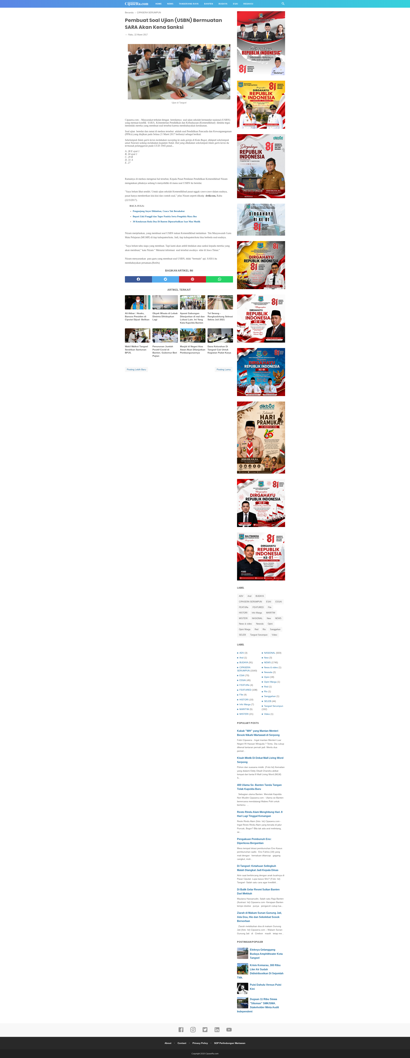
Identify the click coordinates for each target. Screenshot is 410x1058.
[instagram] (193, 1032)
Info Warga (257, 613)
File (269, 607)
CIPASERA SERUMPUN (250, 601)
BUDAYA (260, 596)
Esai (235, 4)
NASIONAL (257, 618)
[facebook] (138, 279)
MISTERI (243, 618)
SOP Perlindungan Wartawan (229, 1043)
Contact (182, 1043)
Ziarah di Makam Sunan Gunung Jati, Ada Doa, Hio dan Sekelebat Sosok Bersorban (259, 917)
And (249, 596)
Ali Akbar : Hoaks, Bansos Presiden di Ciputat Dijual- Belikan (137, 316)
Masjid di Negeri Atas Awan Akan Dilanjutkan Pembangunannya (192, 349)
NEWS (278, 618)
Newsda (259, 624)
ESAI (268, 601)
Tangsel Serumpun (258, 635)
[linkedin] (217, 1032)
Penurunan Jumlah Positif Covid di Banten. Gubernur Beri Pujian (164, 351)
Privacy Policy (200, 1043)
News (170, 4)
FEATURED (258, 607)
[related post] (137, 302)
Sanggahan (275, 629)
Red (256, 629)
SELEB (242, 635)
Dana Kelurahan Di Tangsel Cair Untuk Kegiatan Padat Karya (219, 349)
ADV (241, 596)
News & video (245, 624)
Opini (270, 624)
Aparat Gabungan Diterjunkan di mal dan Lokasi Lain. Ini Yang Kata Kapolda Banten (192, 318)
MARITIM (270, 613)
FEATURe (243, 607)
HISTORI (243, 613)
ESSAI (278, 601)
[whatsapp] (219, 279)
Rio (264, 629)
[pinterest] (192, 279)
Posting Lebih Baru (136, 369)
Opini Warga (244, 629)
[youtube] (229, 1032)
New (269, 618)
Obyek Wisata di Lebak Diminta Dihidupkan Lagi (165, 316)
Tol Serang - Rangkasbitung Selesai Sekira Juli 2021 (220, 316)
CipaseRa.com (211, 1054)
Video (274, 635)
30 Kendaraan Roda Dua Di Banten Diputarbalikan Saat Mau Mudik (166, 221)
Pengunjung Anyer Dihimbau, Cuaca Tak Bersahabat (159, 211)
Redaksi (248, 4)
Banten (208, 4)
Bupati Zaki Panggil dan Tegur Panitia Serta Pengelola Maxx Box (165, 216)
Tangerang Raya (189, 4)
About (168, 1043)
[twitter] (165, 279)
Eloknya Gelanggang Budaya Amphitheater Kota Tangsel (266, 953)
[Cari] (283, 4)
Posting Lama (224, 369)
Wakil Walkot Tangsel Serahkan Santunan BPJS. (136, 349)
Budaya (223, 4)
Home (159, 4)
